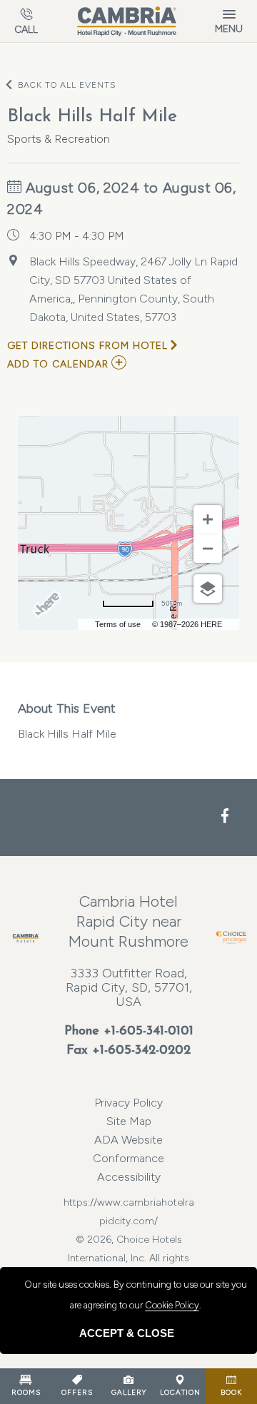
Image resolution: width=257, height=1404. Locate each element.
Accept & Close (126, 1333)
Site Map (128, 1121)
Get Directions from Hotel (87, 346)
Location (180, 1392)
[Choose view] (207, 588)
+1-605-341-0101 (148, 1031)
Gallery (128, 1392)
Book (231, 1392)
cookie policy (172, 1305)
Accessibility (129, 1177)
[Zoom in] (207, 519)
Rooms (26, 1392)
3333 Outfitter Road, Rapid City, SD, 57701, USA (129, 987)
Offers (77, 1392)
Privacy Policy (128, 1102)
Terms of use (118, 624)
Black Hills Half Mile (67, 721)
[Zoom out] (207, 548)
